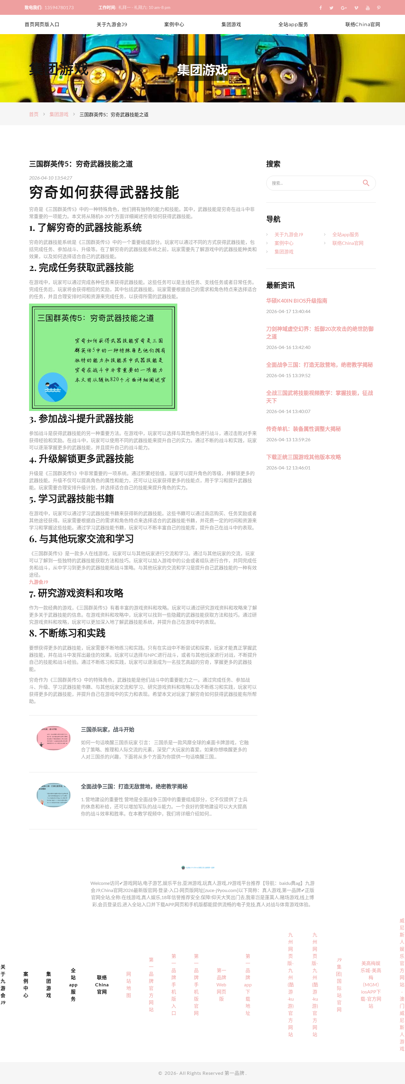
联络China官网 (362, 24)
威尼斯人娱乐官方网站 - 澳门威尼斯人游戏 (402, 984)
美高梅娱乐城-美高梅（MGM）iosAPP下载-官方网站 (371, 984)
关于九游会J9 (112, 24)
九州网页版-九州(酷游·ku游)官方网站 (290, 984)
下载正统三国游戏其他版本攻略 (303, 457)
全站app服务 (293, 24)
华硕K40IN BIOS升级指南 (296, 300)
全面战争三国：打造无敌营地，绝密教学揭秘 (134, 786)
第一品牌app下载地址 (248, 984)
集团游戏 (231, 24)
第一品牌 (234, 1073)
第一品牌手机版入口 (173, 984)
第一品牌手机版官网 (196, 984)
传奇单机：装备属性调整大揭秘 (303, 429)
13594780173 (59, 7)
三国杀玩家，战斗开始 (107, 729)
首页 (34, 114)
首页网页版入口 (42, 24)
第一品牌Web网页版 (221, 984)
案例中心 (174, 24)
